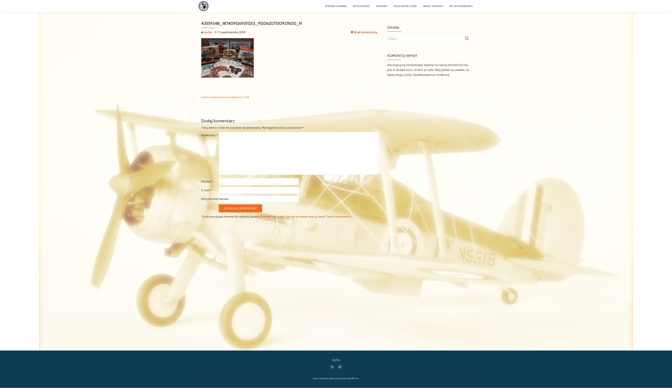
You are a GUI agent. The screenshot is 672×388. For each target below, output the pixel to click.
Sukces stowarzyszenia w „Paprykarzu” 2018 (225, 97)
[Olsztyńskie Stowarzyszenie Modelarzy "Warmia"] (204, 6)
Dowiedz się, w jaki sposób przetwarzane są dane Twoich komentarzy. (306, 217)
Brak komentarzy (365, 32)
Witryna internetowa (214, 199)
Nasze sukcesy (433, 6)
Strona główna (335, 6)
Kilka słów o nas (405, 6)
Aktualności (361, 6)
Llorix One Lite (320, 378)
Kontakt (382, 6)
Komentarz (209, 135)
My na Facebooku (461, 6)
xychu (208, 32)
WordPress (353, 378)
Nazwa (206, 181)
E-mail (206, 190)
